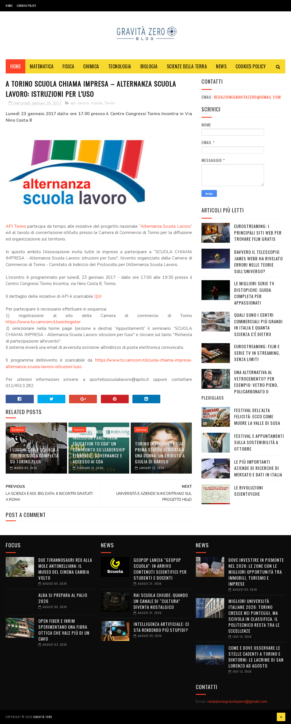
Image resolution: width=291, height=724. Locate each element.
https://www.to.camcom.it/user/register (43, 322)
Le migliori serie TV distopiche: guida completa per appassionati (254, 293)
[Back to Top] (281, 717)
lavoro (83, 103)
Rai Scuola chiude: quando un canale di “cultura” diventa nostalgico (161, 601)
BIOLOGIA (149, 66)
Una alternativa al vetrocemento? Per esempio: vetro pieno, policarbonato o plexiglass (239, 385)
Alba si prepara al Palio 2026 (62, 598)
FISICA (68, 66)
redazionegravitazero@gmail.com (247, 97)
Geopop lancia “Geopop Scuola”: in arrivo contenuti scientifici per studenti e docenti (160, 569)
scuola (96, 103)
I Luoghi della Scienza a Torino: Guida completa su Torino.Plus (34, 455)
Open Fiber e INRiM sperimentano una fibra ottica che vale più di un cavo (64, 630)
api (73, 103)
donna (141, 429)
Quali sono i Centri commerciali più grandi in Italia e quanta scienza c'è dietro (258, 324)
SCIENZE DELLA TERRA (187, 66)
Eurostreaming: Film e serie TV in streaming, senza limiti (257, 352)
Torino (110, 103)
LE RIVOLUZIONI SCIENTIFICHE (248, 490)
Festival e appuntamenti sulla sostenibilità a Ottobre (259, 442)
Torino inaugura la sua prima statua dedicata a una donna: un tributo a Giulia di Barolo (160, 452)
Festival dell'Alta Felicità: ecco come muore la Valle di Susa (257, 416)
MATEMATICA (41, 66)
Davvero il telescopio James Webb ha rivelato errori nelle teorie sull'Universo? (258, 261)
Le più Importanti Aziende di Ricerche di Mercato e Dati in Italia (258, 468)
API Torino (16, 226)
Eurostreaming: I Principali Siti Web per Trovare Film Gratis (258, 232)
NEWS (221, 66)
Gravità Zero (42, 717)
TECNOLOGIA (119, 66)
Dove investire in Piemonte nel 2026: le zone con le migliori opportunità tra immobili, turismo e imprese (256, 572)
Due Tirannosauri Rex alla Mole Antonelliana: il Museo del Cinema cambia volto (65, 569)
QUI (97, 296)
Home (9, 5)
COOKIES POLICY (26, 5)
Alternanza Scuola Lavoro (165, 226)
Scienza (18, 429)
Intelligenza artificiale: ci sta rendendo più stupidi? (161, 627)
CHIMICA (91, 66)
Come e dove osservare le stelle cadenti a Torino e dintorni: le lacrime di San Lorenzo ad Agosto (256, 657)
